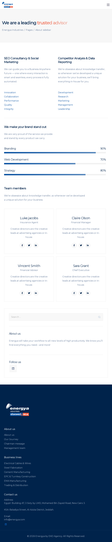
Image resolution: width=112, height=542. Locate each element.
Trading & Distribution (16, 485)
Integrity (9, 109)
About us (9, 435)
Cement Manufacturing (17, 472)
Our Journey (11, 439)
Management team (14, 448)
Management (65, 105)
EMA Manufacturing (15, 481)
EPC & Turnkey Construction (20, 476)
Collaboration (11, 96)
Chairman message (14, 443)
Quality (8, 105)
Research (63, 96)
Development (65, 92)
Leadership (64, 109)
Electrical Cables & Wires (17, 463)
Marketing (63, 100)
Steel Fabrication (13, 467)
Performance (11, 100)
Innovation (10, 92)
